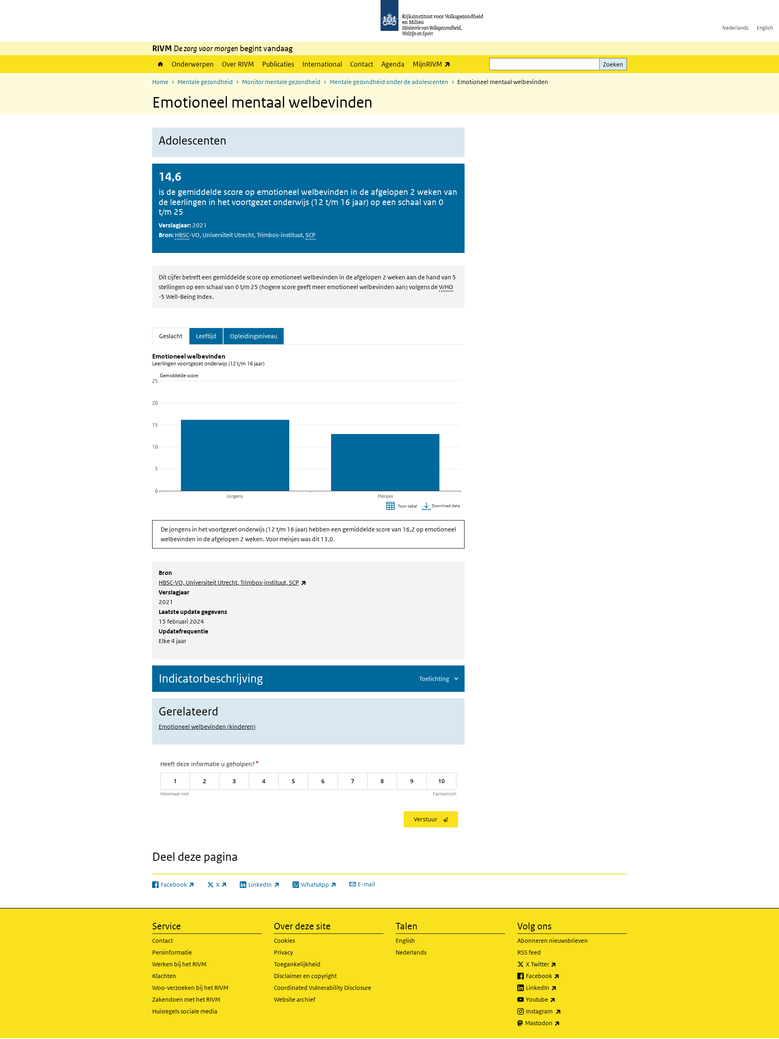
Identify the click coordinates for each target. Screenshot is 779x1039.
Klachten (164, 976)
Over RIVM (238, 64)
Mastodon (560, 1023)
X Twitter (559, 964)
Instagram (561, 1011)
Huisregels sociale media (184, 1011)
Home (160, 64)
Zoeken (613, 64)
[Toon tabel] (403, 506)
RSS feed (529, 952)
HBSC (182, 235)
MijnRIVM (433, 64)
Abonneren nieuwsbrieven (552, 940)
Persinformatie (172, 952)
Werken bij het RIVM (179, 964)
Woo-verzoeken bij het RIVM (190, 987)
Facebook (560, 976)
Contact (361, 64)
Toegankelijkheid (297, 964)
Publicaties (278, 64)
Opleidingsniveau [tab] (253, 336)
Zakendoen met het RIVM (186, 999)
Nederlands (735, 27)
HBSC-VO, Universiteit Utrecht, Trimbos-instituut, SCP (232, 582)
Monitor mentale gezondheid (281, 82)
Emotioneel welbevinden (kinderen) (207, 726)
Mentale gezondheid (205, 82)
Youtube (558, 999)
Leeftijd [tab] (206, 336)
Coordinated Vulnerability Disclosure (322, 987)
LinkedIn (559, 987)
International (322, 64)
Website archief (294, 999)
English (765, 27)
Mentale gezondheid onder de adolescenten (388, 82)
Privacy (283, 952)
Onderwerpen (193, 64)
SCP (311, 235)
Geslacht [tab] (174, 336)
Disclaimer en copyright (305, 976)
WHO (446, 287)
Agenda (393, 64)
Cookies (284, 940)
